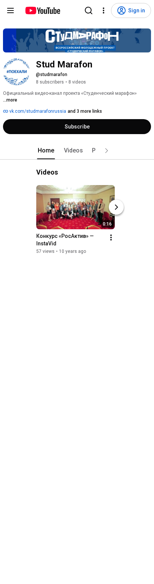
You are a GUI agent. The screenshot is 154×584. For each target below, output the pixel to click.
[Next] (116, 207)
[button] (107, 151)
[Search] (88, 10)
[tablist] (77, 151)
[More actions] (111, 237)
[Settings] (103, 10)
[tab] (46, 151)
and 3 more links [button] (85, 111)
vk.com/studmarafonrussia (37, 111)
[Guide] (10, 10)
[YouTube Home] (42, 10)
